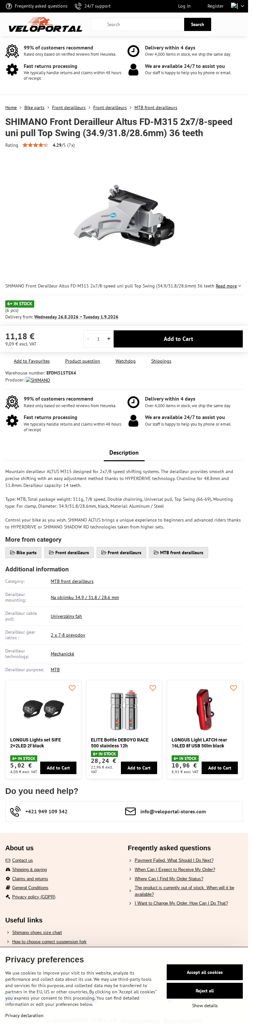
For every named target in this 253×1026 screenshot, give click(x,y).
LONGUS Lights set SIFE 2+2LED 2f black (35, 742)
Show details (205, 1006)
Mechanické (62, 654)
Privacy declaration (24, 1015)
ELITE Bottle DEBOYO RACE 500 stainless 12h (120, 742)
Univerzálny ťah (66, 616)
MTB (55, 670)
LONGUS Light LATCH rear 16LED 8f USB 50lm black (199, 742)
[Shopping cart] (224, 24)
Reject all (205, 991)
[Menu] (240, 24)
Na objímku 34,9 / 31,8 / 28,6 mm (85, 597)
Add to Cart (178, 339)
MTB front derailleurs (72, 581)
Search (197, 24)
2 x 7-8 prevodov (68, 635)
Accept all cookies (205, 972)
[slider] (35, 145)
